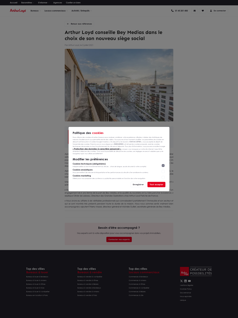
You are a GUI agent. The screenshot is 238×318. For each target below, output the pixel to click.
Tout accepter (156, 184)
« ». (97, 149)
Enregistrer (138, 184)
